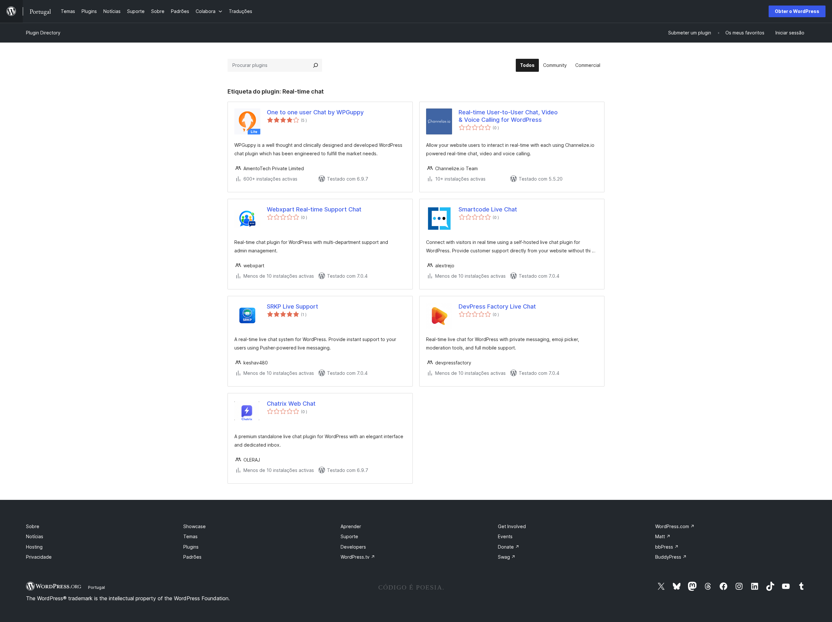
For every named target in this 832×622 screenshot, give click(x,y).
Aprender (351, 526)
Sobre (32, 526)
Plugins (191, 547)
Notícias (34, 536)
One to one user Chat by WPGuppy (315, 112)
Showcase (194, 526)
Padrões (192, 557)
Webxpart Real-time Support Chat (314, 209)
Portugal (96, 587)
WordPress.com (675, 526)
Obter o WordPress (797, 11)
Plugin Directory (43, 32)
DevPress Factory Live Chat (497, 306)
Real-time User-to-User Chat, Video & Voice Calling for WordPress (508, 116)
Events (505, 536)
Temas (190, 536)
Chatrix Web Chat (291, 403)
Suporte (349, 536)
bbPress (667, 547)
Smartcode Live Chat (488, 209)
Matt (662, 536)
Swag (506, 557)
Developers (353, 547)
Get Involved (512, 526)
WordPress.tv (358, 557)
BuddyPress (671, 557)
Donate (508, 547)
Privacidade (39, 557)
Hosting (34, 547)
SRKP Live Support (292, 306)
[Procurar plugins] (315, 65)
